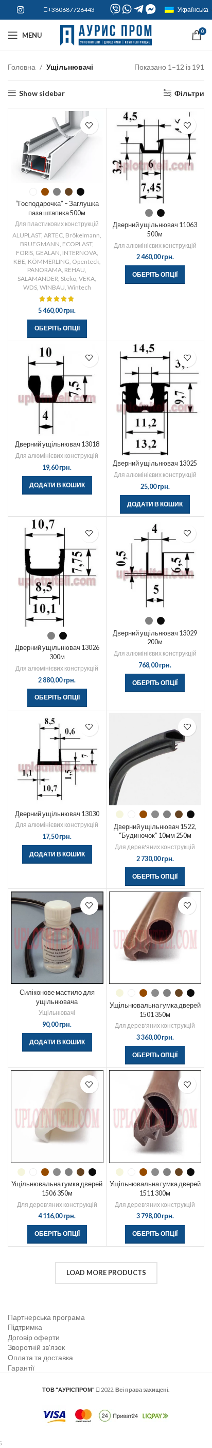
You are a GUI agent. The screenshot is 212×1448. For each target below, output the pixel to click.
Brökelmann (82, 235)
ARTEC (53, 235)
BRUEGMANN (40, 244)
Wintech (79, 287)
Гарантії (21, 1367)
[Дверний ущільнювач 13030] (57, 759)
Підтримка (25, 1327)
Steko (68, 278)
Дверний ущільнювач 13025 (155, 463)
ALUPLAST (26, 235)
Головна (22, 66)
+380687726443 (71, 9)
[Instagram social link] (20, 10)
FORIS (24, 253)
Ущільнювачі (57, 1012)
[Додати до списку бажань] (89, 125)
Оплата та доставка (40, 1357)
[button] (57, 485)
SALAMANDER (37, 278)
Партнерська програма (46, 1317)
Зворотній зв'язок (36, 1347)
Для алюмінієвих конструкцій (155, 245)
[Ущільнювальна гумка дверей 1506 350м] (57, 1116)
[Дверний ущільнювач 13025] (155, 399)
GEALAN (48, 253)
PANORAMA (44, 270)
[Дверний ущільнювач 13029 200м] (155, 565)
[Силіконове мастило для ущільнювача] (57, 938)
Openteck (85, 261)
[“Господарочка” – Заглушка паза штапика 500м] (57, 146)
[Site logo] (106, 34)
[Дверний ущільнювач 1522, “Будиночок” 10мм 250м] (155, 759)
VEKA (87, 278)
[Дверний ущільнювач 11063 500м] (155, 157)
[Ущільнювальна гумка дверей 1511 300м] (155, 1116)
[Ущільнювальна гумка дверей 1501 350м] (155, 938)
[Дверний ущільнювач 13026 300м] (57, 573)
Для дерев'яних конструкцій (155, 847)
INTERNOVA (79, 253)
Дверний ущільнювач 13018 (57, 444)
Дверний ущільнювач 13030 (57, 814)
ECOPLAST (77, 244)
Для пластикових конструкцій (57, 224)
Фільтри (189, 93)
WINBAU (52, 287)
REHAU (74, 270)
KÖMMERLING (48, 261)
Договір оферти (34, 1337)
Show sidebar (42, 93)
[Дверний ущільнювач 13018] (57, 390)
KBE (19, 261)
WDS (30, 287)
